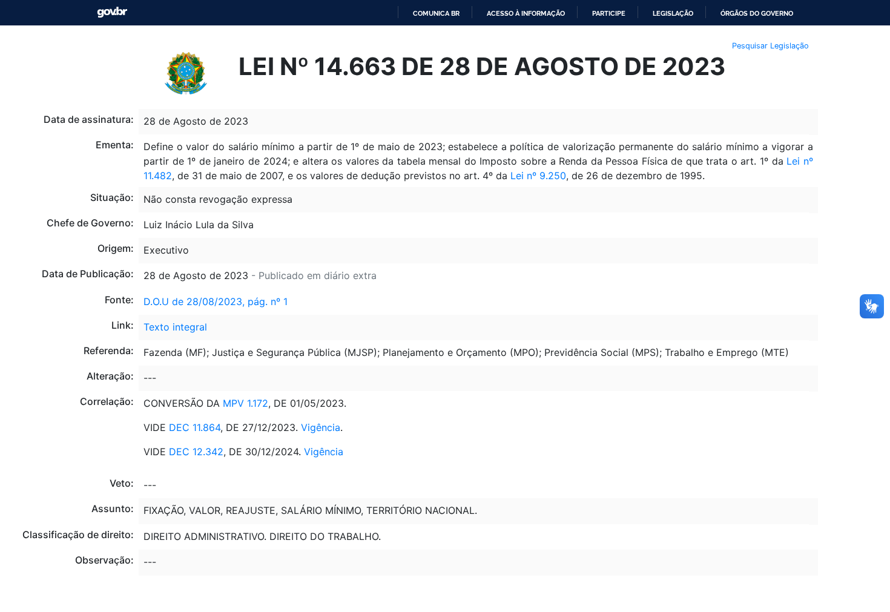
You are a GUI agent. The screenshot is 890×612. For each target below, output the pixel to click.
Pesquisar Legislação (770, 45)
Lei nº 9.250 (538, 175)
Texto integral (175, 327)
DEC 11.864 (194, 427)
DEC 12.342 (196, 452)
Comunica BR (436, 13)
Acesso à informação (526, 13)
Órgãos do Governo (756, 13)
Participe (608, 13)
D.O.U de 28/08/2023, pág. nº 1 (215, 301)
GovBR (112, 12)
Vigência (320, 427)
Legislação (673, 13)
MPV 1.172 (245, 403)
